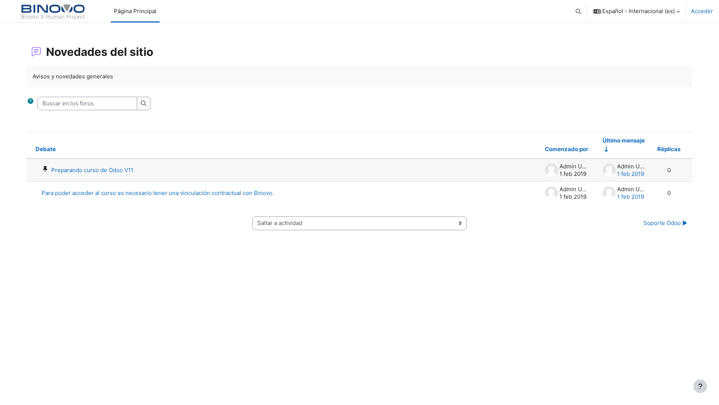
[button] (579, 11)
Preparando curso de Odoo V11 (92, 170)
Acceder (702, 11)
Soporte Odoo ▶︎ (665, 222)
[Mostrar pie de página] (700, 386)
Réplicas (668, 149)
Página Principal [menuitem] (135, 11)
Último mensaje (624, 140)
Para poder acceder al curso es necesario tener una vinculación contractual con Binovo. (158, 192)
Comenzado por (566, 149)
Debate (46, 149)
